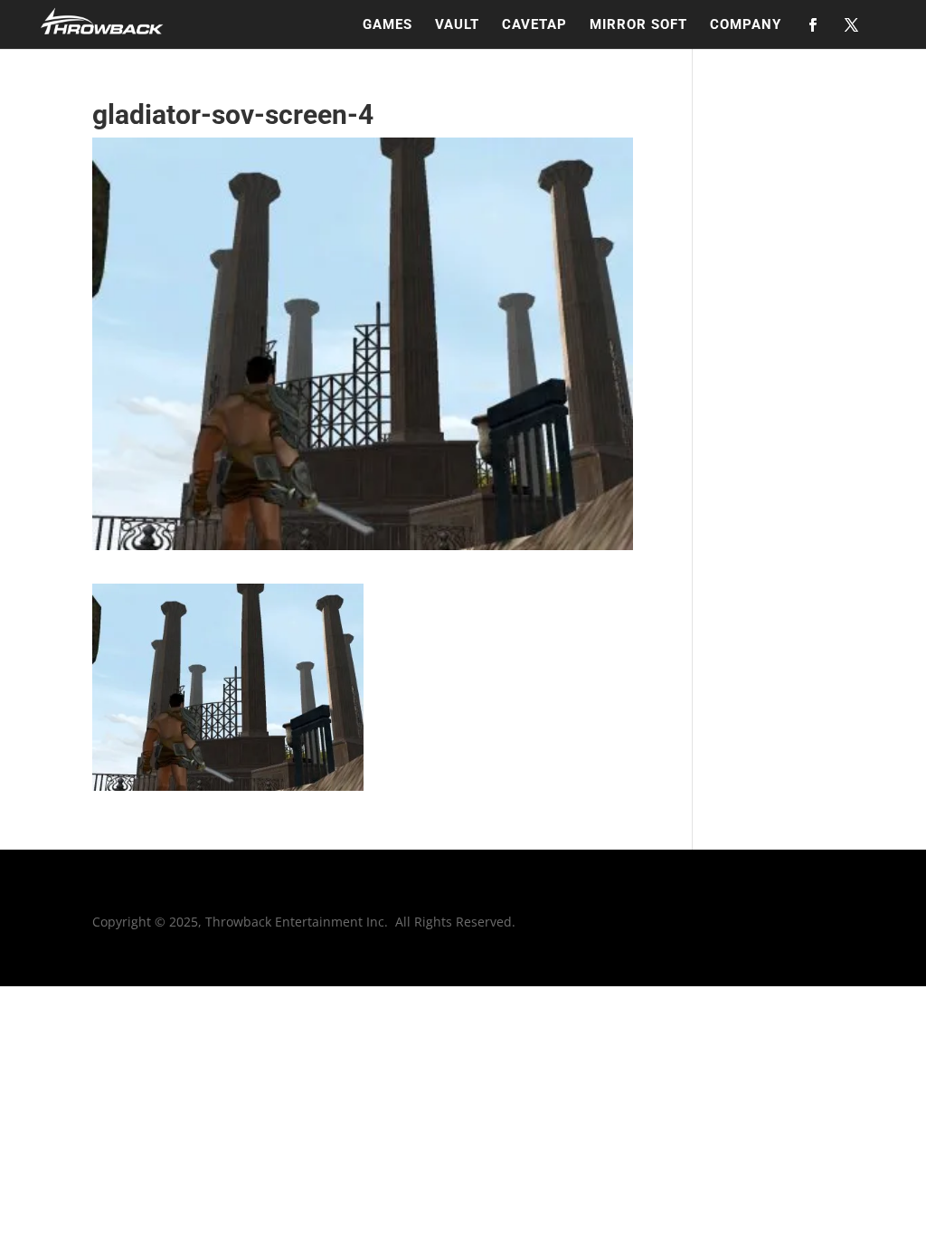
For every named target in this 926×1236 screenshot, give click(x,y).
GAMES (387, 25)
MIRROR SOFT (638, 25)
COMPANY (745, 25)
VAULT (457, 25)
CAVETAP (534, 25)
